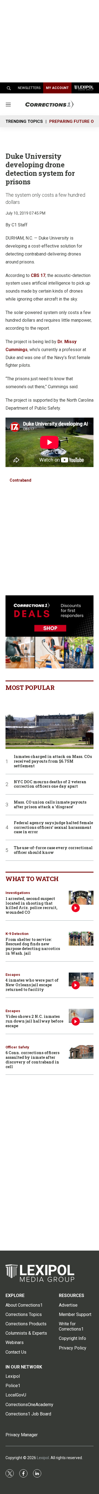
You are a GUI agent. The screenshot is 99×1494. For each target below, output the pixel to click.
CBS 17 (38, 275)
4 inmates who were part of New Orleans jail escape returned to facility (32, 985)
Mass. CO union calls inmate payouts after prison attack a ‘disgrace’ (50, 804)
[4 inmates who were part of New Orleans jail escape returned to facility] (81, 980)
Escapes (13, 975)
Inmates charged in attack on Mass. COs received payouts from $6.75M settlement (53, 761)
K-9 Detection (17, 934)
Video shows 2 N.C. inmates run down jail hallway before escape (34, 1021)
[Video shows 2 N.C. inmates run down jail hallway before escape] (81, 1016)
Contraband (20, 480)
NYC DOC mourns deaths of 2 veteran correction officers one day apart (50, 784)
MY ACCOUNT (57, 88)
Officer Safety (17, 1047)
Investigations (18, 893)
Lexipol (43, 1458)
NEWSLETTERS (29, 88)
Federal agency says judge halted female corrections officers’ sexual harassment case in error (53, 827)
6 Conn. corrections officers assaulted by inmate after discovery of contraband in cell (32, 1059)
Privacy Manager (22, 1434)
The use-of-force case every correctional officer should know (53, 850)
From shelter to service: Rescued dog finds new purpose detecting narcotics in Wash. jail (33, 946)
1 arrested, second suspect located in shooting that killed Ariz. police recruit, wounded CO (31, 905)
